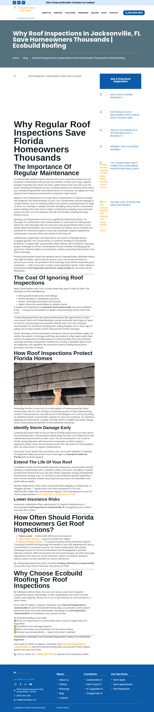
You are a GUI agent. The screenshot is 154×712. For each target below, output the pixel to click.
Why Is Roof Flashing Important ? (121, 96)
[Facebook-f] (19, 2)
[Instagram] (14, 2)
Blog (104, 13)
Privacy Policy (63, 707)
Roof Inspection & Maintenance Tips (55, 494)
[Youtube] (30, 684)
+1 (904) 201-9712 (44, 654)
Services (58, 13)
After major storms (28, 539)
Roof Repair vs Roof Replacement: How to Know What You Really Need (124, 115)
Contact (113, 13)
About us (46, 13)
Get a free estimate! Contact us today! (70, 2)
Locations (70, 13)
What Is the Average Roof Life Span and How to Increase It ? (124, 133)
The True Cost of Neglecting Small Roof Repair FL (125, 203)
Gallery (95, 13)
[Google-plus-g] (23, 2)
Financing (83, 13)
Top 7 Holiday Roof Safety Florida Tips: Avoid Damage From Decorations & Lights (124, 166)
